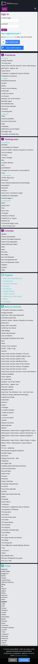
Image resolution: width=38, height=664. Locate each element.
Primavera (4, 109)
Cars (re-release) (6, 152)
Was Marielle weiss (7, 104)
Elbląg (3, 584)
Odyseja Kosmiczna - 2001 (10, 458)
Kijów (3, 249)
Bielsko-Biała (5, 571)
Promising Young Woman (9, 484)
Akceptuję (24, 660)
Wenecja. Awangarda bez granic (11, 558)
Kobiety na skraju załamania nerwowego (14, 395)
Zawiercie (4, 645)
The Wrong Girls (6, 111)
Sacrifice (4, 83)
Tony (3, 173)
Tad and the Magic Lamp (9, 223)
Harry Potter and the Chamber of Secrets (15, 354)
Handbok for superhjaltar (9, 195)
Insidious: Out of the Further (10, 99)
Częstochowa (5, 580)
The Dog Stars (6, 63)
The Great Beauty (7, 522)
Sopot (3, 623)
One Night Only (6, 131)
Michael (3, 428)
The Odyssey (7, 289)
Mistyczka (4, 188)
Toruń (3, 632)
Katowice (4, 597)
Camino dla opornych (8, 333)
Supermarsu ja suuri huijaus (10, 129)
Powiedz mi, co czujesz (9, 218)
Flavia (3, 116)
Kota (2, 208)
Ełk (2, 586)
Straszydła (7, 301)
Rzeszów (4, 621)
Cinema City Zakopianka (9, 242)
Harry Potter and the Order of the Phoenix (15, 364)
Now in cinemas (13, 306)
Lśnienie (4, 420)
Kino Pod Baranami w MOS (10, 262)
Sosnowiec (4, 625)
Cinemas (9, 230)
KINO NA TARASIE (7, 387)
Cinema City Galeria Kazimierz (11, 239)
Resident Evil (5, 221)
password (4, 24)
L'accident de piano (7, 410)
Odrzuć (12, 660)
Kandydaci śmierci (7, 389)
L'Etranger (4, 213)
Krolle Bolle (5, 91)
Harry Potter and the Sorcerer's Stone (14, 369)
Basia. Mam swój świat (9, 325)
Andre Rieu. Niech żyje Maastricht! (12, 315)
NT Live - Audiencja (7, 448)
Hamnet (4, 351)
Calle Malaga (5, 331)
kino (12, 3)
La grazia (4, 415)
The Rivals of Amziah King (9, 134)
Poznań (3, 612)
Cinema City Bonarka (8, 237)
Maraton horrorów (7, 423)
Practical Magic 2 (7, 198)
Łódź (3, 606)
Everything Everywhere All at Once (12, 338)
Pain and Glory (6, 471)
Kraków (4, 602)
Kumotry (4, 402)
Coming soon (11, 139)
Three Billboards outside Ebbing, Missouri (15, 545)
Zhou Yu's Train (6, 561)
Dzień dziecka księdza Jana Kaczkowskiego (15, 183)
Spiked (3, 497)
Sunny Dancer (5, 71)
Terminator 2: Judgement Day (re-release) (15, 73)
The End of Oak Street (8, 121)
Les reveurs (5, 96)
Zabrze (3, 643)
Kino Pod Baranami (7, 257)
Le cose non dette (7, 418)
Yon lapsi (4, 155)
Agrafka (3, 234)
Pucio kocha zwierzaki (8, 106)
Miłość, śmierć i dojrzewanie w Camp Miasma (16, 443)
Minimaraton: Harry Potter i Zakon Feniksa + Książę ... (19, 440)
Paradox (4, 267)
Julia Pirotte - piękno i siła (9, 68)
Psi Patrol (6, 286)
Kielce (3, 599)
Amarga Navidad (6, 61)
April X (3, 203)
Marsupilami (5, 185)
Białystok (4, 569)
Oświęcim (4, 610)
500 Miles (4, 145)
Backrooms (5, 323)
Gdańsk (3, 589)
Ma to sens (5, 211)
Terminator (5, 504)
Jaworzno (4, 595)
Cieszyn (3, 578)
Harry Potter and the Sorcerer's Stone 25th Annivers (18, 66)
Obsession (4, 456)
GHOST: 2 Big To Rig (8, 348)
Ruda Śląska (5, 617)
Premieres (10, 55)
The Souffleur (5, 532)
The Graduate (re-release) (10, 147)
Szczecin (4, 630)
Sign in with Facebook (13, 47)
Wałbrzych (4, 638)
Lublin (3, 604)
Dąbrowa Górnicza (7, 582)
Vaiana (3, 553)
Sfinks (3, 270)
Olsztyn (3, 608)
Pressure (4, 190)
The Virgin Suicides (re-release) (11, 537)
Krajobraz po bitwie (7, 397)
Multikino (4, 265)
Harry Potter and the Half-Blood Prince (14, 361)
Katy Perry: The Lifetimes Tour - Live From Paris (17, 392)
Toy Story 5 (5, 550)
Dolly (3, 124)
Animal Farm (5, 205)
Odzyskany (4, 126)
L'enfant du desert (7, 93)
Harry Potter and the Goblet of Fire (13, 359)
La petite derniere (7, 163)
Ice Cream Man (6, 379)
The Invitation (6, 525)
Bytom (3, 576)
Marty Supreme (6, 425)
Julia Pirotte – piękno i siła (9, 384)
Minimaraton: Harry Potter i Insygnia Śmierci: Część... (18, 430)
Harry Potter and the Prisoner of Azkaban (15, 366)
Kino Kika (4, 252)
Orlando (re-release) (8, 216)
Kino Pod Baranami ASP (9, 260)
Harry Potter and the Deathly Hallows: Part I (16, 356)
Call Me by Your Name (8, 328)
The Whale (4, 540)
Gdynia (3, 591)
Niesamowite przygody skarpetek (12, 451)
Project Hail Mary (7, 481)
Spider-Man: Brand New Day (12, 278)
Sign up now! (10, 37)
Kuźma (3, 405)
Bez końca (4, 180)
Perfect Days (5, 473)
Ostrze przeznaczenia (8, 468)
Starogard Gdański (7, 627)
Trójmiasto (5, 634)
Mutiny (3, 86)
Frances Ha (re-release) (9, 88)
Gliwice (3, 593)
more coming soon (8, 226)
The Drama (5, 515)
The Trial (4, 535)
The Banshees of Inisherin (9, 509)
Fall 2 (3, 165)
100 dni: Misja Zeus (7, 178)
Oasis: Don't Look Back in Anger (12, 193)
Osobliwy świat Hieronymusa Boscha (13, 466)
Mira (2, 160)
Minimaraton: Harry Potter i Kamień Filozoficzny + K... (19, 433)
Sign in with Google (11, 42)
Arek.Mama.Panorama (8, 81)
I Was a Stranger (6, 157)
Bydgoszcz (5, 573)
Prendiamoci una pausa (9, 76)
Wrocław (4, 641)
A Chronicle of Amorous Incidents (12, 310)
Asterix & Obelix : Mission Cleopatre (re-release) (17, 150)
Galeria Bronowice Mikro (9, 244)
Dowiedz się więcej (21, 655)
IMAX (3, 247)
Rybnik (3, 619)
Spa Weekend (5, 168)
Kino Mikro (4, 255)
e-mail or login (6, 18)
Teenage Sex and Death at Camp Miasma (15, 170)
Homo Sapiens (6, 377)
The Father (5, 520)
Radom (3, 615)
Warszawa (4, 636)
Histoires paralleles (7, 119)
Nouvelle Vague (6, 101)
